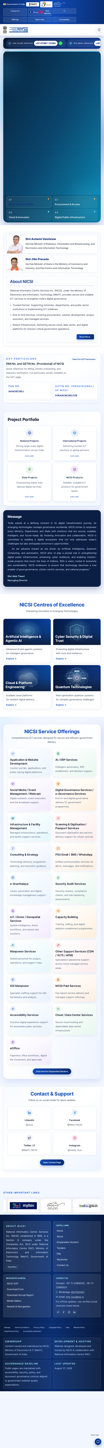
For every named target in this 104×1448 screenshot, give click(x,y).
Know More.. (85, 393)
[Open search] (64, 11)
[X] (58, 1369)
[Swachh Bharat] (59, 4)
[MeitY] (60, 1262)
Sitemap (7, 1384)
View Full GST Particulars (84, 416)
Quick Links (39, 20)
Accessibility (64, 20)
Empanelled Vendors (68, 1299)
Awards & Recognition (18, 1363)
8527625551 (77, 1349)
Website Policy (79, 1384)
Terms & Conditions (22, 1384)
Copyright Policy (55, 1384)
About (60, 1293)
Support (38, 106)
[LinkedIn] (74, 1369)
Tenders (61, 1304)
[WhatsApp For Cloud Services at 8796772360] (60, 43)
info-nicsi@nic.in (75, 1353)
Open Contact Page (52, 1219)
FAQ (59, 1310)
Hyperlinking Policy (11, 1388)
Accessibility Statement (32, 1388)
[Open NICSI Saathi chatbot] (98, 1441)
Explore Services (17, 93)
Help (67, 1384)
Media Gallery (14, 1357)
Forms (27, 106)
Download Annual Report (20, 1351)
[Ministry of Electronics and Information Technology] (32, 4)
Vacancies (62, 1316)
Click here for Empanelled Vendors (52, 1128)
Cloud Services (14, 106)
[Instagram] (69, 1369)
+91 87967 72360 (46, 43)
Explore (11, 715)
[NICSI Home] (18, 30)
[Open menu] (99, 30)
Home (60, 1287)
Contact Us (15, 11)
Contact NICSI (39, 93)
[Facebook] (63, 1369)
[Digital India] (46, 4)
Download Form (15, 1346)
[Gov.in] (27, 1262)
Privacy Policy (39, 1384)
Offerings (15, 20)
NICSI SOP (12, 1340)
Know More (12, 1324)
